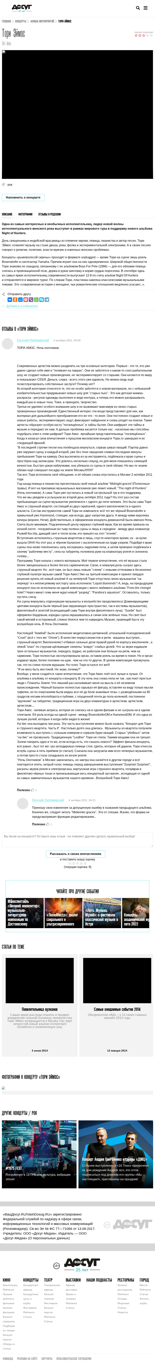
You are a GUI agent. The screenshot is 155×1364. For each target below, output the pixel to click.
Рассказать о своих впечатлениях (75, 853)
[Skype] (41, 299)
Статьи (27, 1316)
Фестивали (30, 1307)
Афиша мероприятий (42, 21)
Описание (7, 214)
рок (10, 184)
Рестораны (126, 1280)
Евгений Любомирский (33, 340)
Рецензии (123, 1303)
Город (144, 1280)
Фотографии (25, 214)
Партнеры (46, 1358)
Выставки (73, 1280)
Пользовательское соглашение (73, 1358)
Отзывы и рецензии (49, 214)
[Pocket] (25, 299)
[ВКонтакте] (10, 299)
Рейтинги (8, 1289)
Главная (6, 21)
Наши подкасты (99, 1280)
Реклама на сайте (27, 1358)
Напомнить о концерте (23, 197)
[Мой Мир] (20, 299)
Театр (48, 1280)
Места (143, 1285)
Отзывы (122, 1298)
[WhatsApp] (36, 299)
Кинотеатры (10, 1285)
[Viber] (31, 299)
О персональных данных (49, 1238)
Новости (123, 1312)
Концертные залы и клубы (30, 1299)
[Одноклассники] (15, 299)
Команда (8, 1358)
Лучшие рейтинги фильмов (8, 1299)
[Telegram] (47, 299)
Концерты (20, 21)
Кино (6, 1280)
